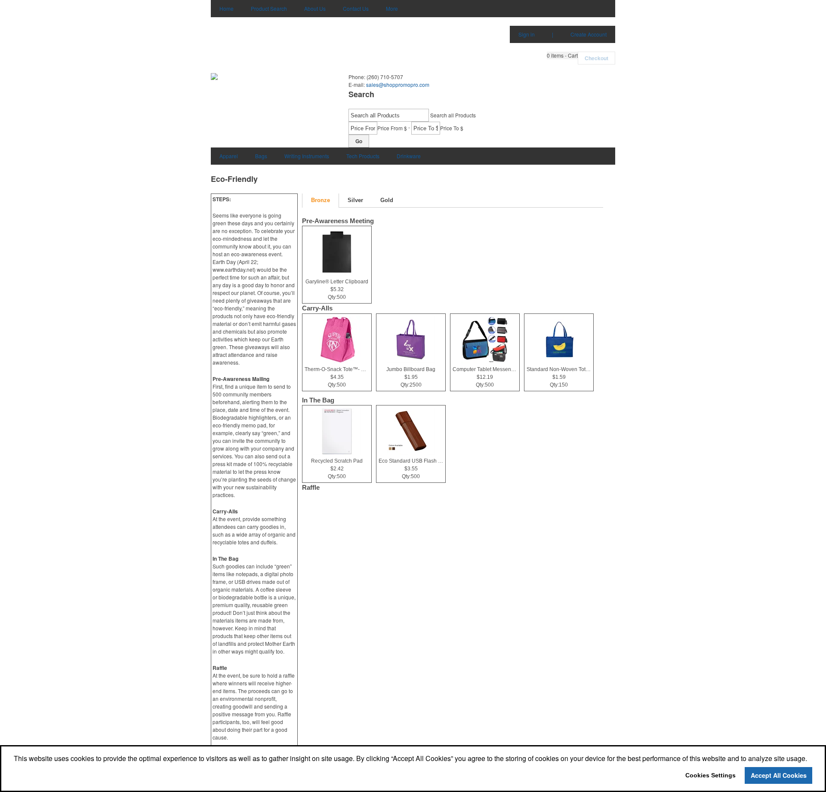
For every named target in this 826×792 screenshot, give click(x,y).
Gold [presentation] (386, 200)
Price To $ (451, 128)
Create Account (588, 34)
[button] (562, 55)
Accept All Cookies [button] (779, 775)
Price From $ (392, 128)
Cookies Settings (710, 775)
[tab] (320, 200)
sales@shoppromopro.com (397, 84)
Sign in (526, 34)
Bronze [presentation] (320, 200)
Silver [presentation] (355, 200)
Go (358, 141)
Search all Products (453, 115)
